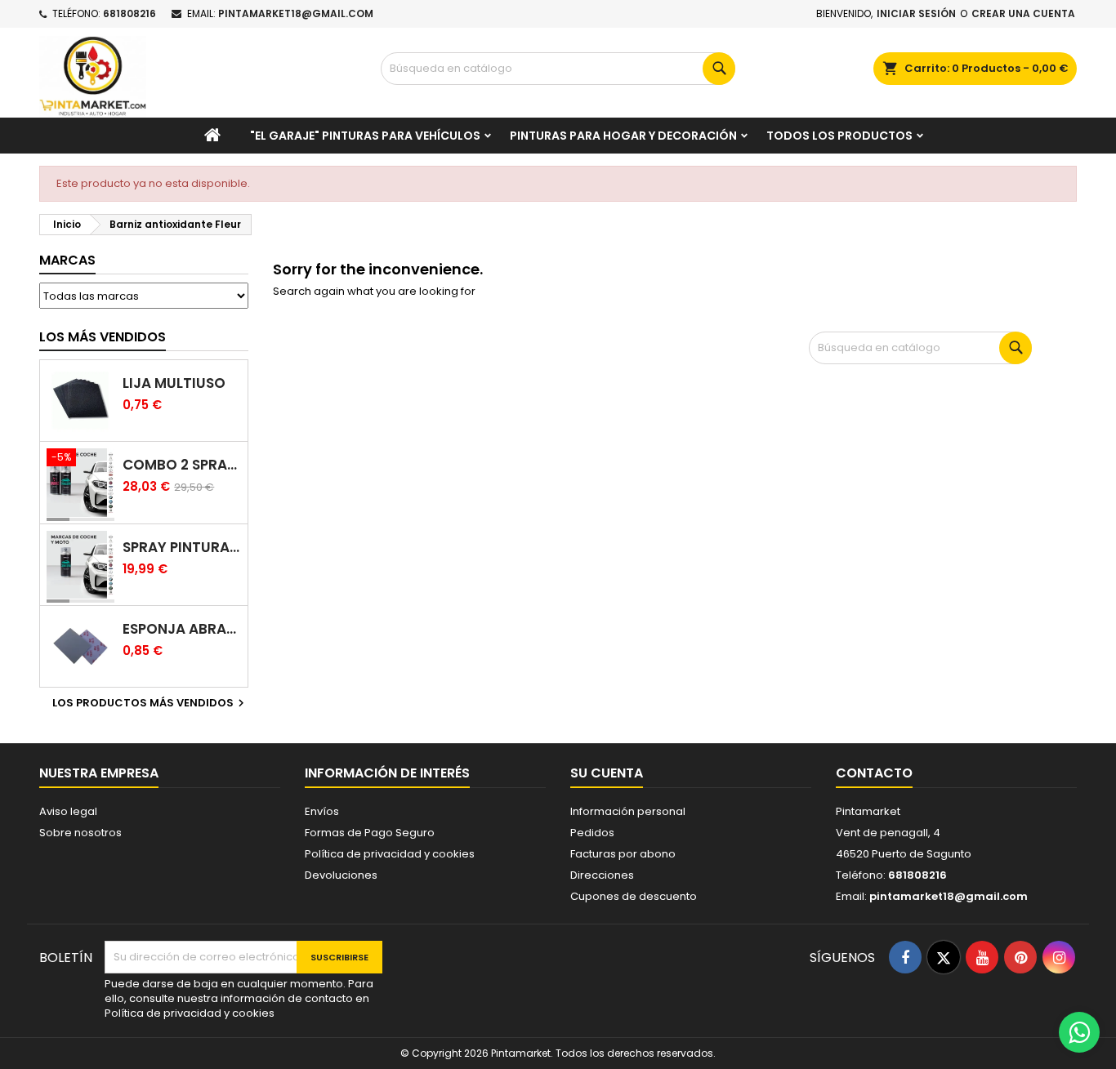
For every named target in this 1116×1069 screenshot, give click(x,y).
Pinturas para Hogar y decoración (623, 135)
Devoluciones (341, 875)
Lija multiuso (174, 383)
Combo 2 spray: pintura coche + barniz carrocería (182, 465)
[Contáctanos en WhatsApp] (1079, 1032)
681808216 (129, 13)
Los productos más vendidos (150, 703)
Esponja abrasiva (182, 629)
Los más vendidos (102, 336)
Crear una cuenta (1023, 13)
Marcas (67, 260)
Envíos (322, 811)
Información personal (627, 811)
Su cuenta (606, 773)
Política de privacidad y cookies (390, 854)
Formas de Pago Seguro (370, 832)
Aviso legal (68, 811)
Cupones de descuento (633, 896)
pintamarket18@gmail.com (295, 13)
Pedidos (592, 832)
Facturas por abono (623, 854)
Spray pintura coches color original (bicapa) (182, 548)
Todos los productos (839, 135)
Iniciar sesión (916, 13)
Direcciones (602, 875)
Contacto (874, 773)
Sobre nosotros (80, 832)
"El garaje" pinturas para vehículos (365, 135)
